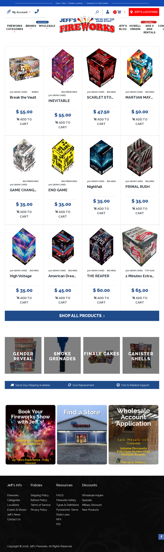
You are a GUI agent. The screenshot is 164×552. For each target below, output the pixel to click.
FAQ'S (60, 495)
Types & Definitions (67, 504)
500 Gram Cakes (18, 92)
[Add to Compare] (37, 58)
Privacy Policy (39, 509)
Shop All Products (80, 315)
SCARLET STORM (102, 97)
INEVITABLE (59, 100)
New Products (90, 509)
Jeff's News (13, 514)
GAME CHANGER (24, 190)
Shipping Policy (40, 495)
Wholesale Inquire (92, 495)
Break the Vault (23, 97)
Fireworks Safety (66, 500)
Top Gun (149, 270)
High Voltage (21, 276)
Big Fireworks (69, 92)
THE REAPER (98, 276)
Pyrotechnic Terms (67, 509)
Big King (111, 92)
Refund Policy (39, 500)
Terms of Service (40, 504)
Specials (87, 500)
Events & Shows (16, 509)
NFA (58, 519)
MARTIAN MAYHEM (142, 97)
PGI (58, 524)
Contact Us (13, 519)
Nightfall (94, 186)
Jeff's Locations (146, 11)
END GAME (57, 190)
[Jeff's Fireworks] (87, 32)
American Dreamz (63, 276)
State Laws (63, 514)
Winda (35, 92)
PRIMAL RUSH (137, 186)
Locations (13, 504)
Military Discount (92, 504)
